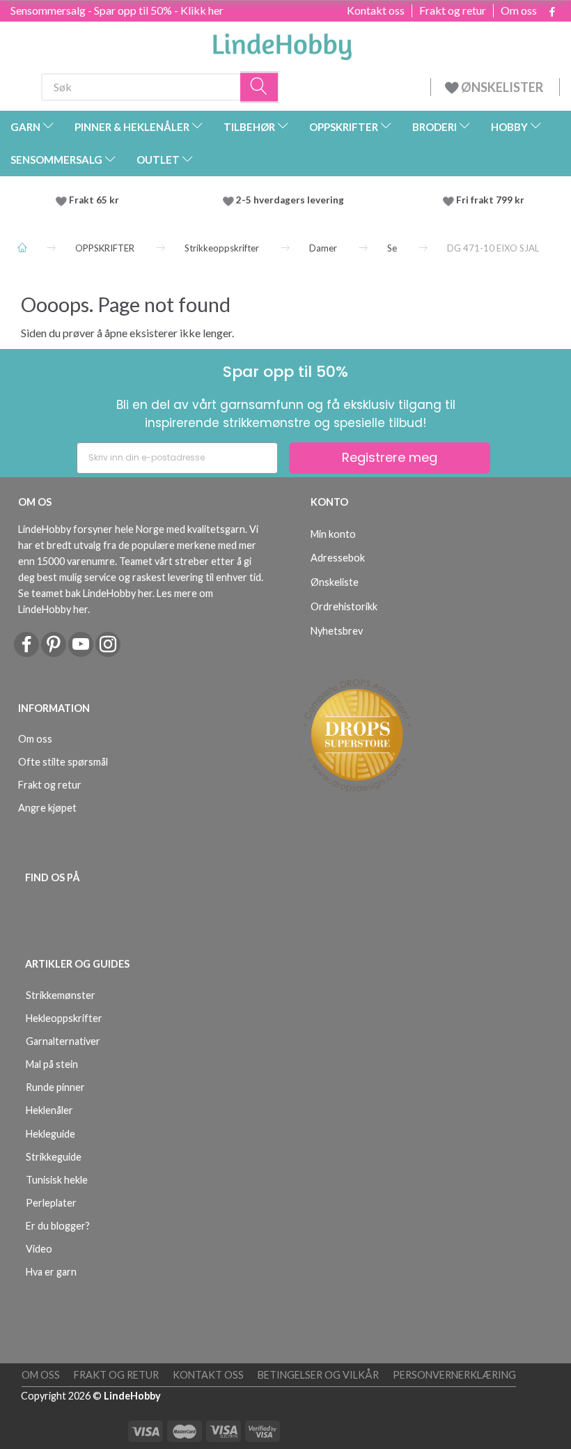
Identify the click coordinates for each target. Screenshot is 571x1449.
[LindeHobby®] (282, 42)
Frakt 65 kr (94, 200)
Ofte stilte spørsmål (63, 762)
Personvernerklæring (454, 1375)
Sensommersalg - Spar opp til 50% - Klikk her (117, 10)
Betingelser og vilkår (318, 1375)
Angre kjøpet (47, 808)
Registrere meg (389, 457)
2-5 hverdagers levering (292, 200)
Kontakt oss (376, 10)
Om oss (519, 10)
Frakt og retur (452, 10)
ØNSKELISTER (502, 87)
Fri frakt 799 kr (489, 200)
